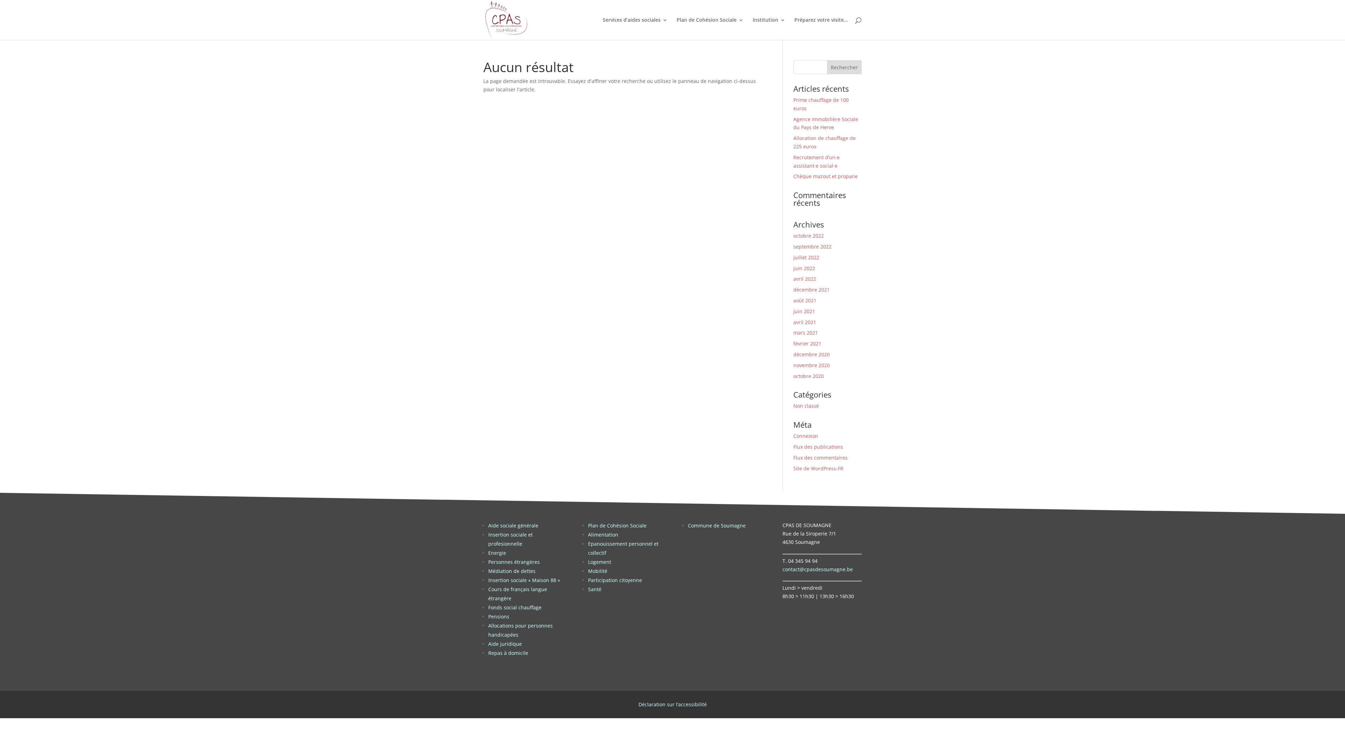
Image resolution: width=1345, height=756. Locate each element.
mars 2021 (805, 332)
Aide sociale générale (513, 525)
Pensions (498, 616)
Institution (765, 20)
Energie (497, 553)
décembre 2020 (811, 354)
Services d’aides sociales (632, 20)
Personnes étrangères (514, 562)
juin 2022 (804, 268)
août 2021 (804, 300)
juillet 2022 (806, 257)
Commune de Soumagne (717, 525)
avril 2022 (804, 278)
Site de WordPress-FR (818, 468)
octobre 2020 (808, 376)
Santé (594, 589)
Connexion (805, 436)
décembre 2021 (811, 289)
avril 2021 (804, 322)
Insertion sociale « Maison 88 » (524, 580)
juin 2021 (804, 311)
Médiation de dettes (512, 571)
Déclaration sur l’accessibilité (673, 704)
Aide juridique (505, 643)
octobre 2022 (808, 235)
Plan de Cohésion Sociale (707, 20)
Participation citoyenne (615, 580)
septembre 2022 (812, 246)
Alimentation (603, 534)
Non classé (806, 405)
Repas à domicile (508, 653)
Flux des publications (818, 446)
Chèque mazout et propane (825, 176)
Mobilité (597, 571)
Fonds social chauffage (515, 607)
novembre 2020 (811, 365)
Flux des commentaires (820, 457)
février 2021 (807, 343)
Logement (599, 562)
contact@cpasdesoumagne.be (817, 569)
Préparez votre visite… (821, 20)
